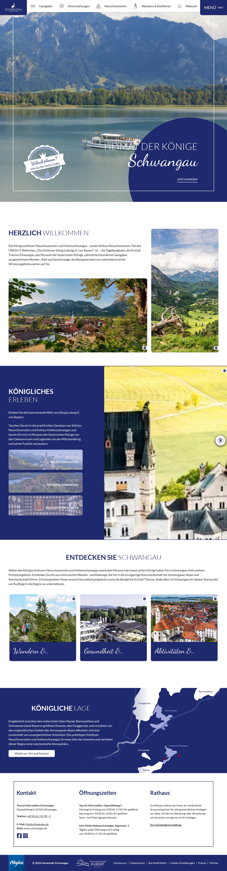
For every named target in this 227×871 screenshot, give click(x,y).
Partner (214, 862)
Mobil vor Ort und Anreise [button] (32, 753)
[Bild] (78, 315)
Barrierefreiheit (157, 862)
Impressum (120, 862)
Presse (202, 862)
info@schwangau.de (37, 824)
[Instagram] (25, 835)
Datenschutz (137, 862)
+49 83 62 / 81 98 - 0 (39, 816)
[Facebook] (19, 835)
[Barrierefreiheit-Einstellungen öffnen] (220, 440)
